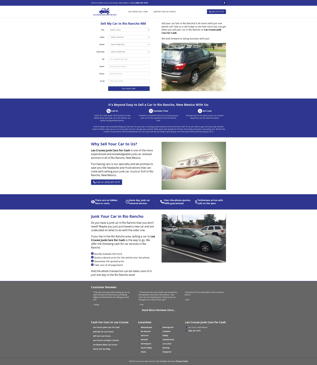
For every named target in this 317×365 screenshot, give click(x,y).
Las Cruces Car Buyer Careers (106, 340)
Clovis (143, 352)
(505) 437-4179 (141, 3)
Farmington (146, 343)
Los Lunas (166, 343)
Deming (165, 348)
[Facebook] (224, 3)
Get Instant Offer (129, 88)
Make (102, 37)
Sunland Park (168, 339)
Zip (103, 59)
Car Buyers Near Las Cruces (105, 344)
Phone (101, 74)
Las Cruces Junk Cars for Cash (106, 327)
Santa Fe (144, 335)
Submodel (100, 52)
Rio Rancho (146, 331)
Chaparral (166, 352)
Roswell (144, 339)
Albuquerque (146, 327)
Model (101, 44)
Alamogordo (167, 327)
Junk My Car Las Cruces (103, 331)
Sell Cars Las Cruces (102, 336)
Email (102, 81)
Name (101, 66)
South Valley (146, 348)
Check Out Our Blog (101, 349)
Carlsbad (166, 331)
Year (102, 30)
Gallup (165, 335)
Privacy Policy (182, 361)
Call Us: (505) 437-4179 (108, 182)
